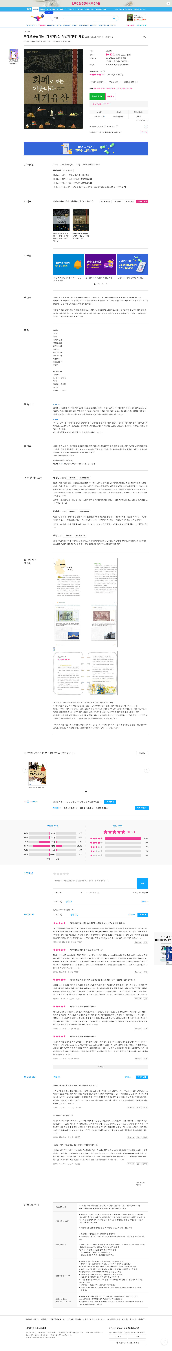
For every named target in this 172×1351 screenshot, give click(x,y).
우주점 (87, 9)
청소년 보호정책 (68, 1319)
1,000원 (138, 116)
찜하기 (145, 1107)
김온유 (32, 41)
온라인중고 (72, 9)
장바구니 (143, 9)
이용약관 (44, 1319)
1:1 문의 (118, 1336)
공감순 (130, 914)
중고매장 (81, 9)
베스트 (59, 25)
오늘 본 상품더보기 (140, 1184)
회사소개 (29, 1319)
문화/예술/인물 (74, 175)
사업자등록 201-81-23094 (46, 1332)
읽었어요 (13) (101, 808)
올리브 (55, 972)
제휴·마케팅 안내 (88, 1319)
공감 (145, 942)
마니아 (56, 808)
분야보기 (32, 25)
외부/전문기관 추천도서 (80, 187)
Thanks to (138, 942)
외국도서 (55, 9)
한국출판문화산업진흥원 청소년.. (103, 187)
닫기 (168, 3)
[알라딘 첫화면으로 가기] (38, 17)
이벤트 (74, 25)
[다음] (146, 770)
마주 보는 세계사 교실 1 (37, 787)
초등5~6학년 (74, 179)
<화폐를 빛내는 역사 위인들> (71, 500)
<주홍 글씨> (106, 524)
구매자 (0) (58, 902)
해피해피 (56, 999)
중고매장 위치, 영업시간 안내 (129, 1343)
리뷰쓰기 (143, 914)
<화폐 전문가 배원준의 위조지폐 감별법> (98, 500)
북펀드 (112, 25)
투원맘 (55, 1058)
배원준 (26, 41)
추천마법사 (51, 25)
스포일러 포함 (95, 893)
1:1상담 (109, 1205)
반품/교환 (117, 1205)
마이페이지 (128, 9)
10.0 (103, 75)
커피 (104, 9)
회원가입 (121, 9)
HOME (29, 9)
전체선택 (118, 201)
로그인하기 (110, 802)
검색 (114, 18)
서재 (132, 25)
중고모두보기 (141, 120)
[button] (94, 284)
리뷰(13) (119, 75)
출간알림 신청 (118, 116)
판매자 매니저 (100, 1319)
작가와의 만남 (103, 25)
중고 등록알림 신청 (96, 126)
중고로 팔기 (111, 126)
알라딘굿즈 (63, 9)
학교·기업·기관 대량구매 (138, 1319)
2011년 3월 (122, 187)
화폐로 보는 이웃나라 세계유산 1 (100, 37)
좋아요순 (127, 1077)
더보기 (64, 390)
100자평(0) (111, 75)
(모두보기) (63, 503)
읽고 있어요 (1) (86, 808)
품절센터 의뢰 (97, 96)
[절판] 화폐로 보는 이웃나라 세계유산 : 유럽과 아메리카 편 (81, 235)
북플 (128, 25)
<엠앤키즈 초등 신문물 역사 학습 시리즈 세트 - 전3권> (80, 524)
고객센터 (136, 9)
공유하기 (144, 36)
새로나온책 (66, 25)
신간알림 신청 (67, 170)
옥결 (44, 41)
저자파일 (72, 478)
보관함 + (110, 96)
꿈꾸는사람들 (57, 41)
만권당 (48, 9)
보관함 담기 (130, 201)
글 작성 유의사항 (139, 893)
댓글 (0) (78, 1107)
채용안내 (36, 1319)
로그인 (116, 9)
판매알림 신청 (99, 116)
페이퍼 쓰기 (142, 1077)
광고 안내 (125, 1319)
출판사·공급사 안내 (113, 1319)
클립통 (55, 1029)
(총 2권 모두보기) (86, 201)
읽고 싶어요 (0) (70, 808)
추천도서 (93, 25)
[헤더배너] (136, 17)
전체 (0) (68, 902)
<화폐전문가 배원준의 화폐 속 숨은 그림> (130, 500)
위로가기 (164, 1342)
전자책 (42, 9)
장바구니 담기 (142, 201)
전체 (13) (74, 915)
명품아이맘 (57, 942)
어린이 (64, 175)
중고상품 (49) (138, 112)
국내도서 (35, 9)
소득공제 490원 (129, 82)
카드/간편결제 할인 (96, 82)
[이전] (25, 770)
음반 (92, 9)
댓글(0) (79, 942)
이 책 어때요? (141, 808)
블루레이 (99, 9)
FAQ (137, 1336)
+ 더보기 (140, 938)
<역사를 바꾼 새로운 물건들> (122, 524)
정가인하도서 (83, 25)
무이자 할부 (113, 82)
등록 (142, 883)
